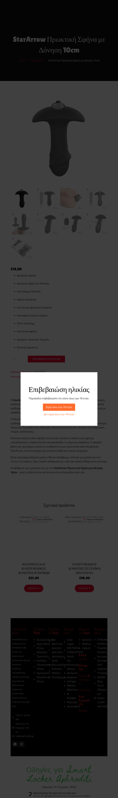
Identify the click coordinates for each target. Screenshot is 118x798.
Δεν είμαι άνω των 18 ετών (59, 414)
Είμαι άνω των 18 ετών (59, 407)
